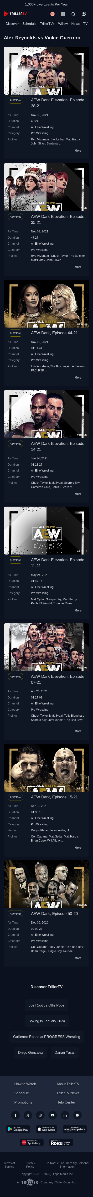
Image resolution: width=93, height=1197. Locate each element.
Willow (63, 24)
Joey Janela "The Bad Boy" (65, 719)
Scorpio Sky (71, 482)
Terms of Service (9, 1164)
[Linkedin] (65, 1115)
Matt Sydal (56, 482)
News (75, 24)
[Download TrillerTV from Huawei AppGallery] (32, 1142)
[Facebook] (15, 1115)
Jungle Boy (54, 951)
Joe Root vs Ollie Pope (46, 1005)
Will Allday (54, 840)
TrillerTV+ (47, 24)
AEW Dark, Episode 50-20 (54, 913)
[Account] (84, 14)
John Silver (38, 143)
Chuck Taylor (59, 255)
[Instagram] (40, 1115)
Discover (12, 24)
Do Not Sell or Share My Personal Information (67, 1164)
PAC (34, 370)
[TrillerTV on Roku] (61, 1142)
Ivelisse (68, 951)
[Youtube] (52, 1115)
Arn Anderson (76, 366)
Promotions (23, 1102)
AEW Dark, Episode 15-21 (54, 797)
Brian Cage (38, 840)
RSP (41, 370)
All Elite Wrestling (42, 127)
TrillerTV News (68, 1093)
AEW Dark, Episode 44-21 (54, 333)
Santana (52, 143)
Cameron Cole (40, 486)
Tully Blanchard (74, 715)
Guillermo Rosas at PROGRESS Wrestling (46, 1037)
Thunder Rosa (62, 603)
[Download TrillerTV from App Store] (46, 1129)
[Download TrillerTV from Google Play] (18, 1129)
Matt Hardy (73, 139)
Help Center (66, 1102)
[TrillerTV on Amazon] (75, 1129)
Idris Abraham (40, 366)
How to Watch (25, 1084)
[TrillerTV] (15, 14)
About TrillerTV (68, 1084)
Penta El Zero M (62, 486)
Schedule (29, 24)
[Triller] (77, 1115)
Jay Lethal (57, 139)
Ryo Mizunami (40, 139)
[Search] (73, 14)
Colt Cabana (39, 836)
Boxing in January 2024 (46, 1021)
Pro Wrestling (39, 133)
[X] (28, 1115)
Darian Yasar (65, 1052)
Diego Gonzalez (30, 1052)
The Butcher (77, 255)
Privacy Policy (30, 1164)
